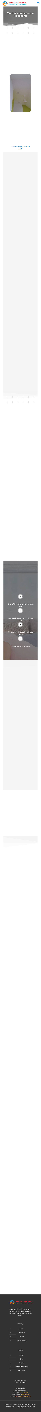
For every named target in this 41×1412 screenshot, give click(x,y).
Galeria (21, 1355)
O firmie (21, 1329)
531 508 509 (25, 1394)
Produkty (22, 1332)
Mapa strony (22, 1370)
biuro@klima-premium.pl (23, 1396)
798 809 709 (24, 1392)
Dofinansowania (22, 1340)
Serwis (22, 1336)
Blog (21, 1359)
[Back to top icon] (36, 1407)
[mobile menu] (38, 3)
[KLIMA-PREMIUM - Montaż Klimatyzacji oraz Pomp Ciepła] (14, 3)
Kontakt (21, 1363)
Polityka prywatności (21, 1366)
